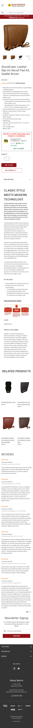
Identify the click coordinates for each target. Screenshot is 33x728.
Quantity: (4, 154)
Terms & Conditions (16, 718)
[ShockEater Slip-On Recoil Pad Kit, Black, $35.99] (24, 387)
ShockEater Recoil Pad (8, 402)
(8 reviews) (11, 83)
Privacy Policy (16, 721)
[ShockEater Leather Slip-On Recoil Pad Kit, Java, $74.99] (24, 423)
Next (27, 612)
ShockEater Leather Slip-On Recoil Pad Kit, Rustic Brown (8, 440)
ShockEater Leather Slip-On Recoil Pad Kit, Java (24, 440)
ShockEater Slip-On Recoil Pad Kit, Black (24, 403)
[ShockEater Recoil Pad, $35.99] (8, 387)
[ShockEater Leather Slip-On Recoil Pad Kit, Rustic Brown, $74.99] (8, 423)
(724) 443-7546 (17, 696)
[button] (20, 83)
